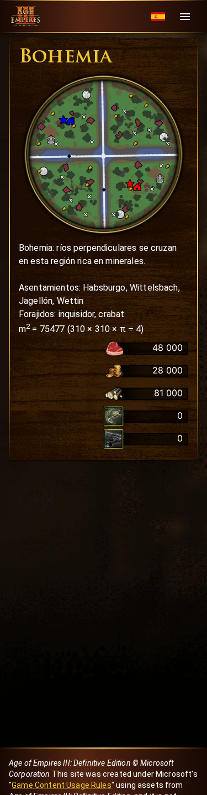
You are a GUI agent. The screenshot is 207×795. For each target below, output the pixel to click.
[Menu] (185, 16)
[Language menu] (158, 16)
